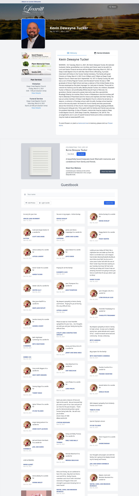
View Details (36, 93)
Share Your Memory (108, 171)
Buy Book (81, 154)
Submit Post (109, 203)
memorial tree (83, 123)
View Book (71, 154)
